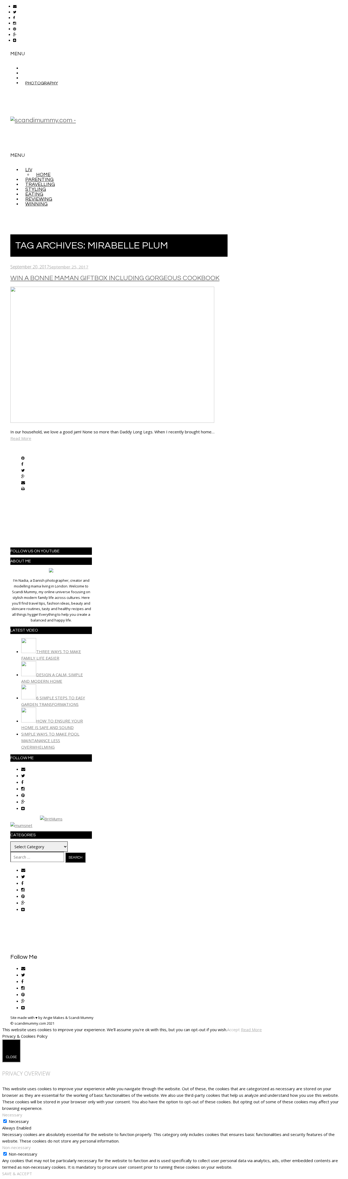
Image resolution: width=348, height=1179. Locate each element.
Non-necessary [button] (16, 1147)
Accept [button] (233, 1029)
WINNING (36, 204)
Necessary (19, 1121)
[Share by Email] (23, 483)
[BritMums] (51, 819)
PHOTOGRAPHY (41, 83)
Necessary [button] (12, 1114)
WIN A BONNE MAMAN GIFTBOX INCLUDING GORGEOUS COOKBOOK (114, 278)
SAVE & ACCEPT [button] (17, 1173)
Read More (20, 438)
